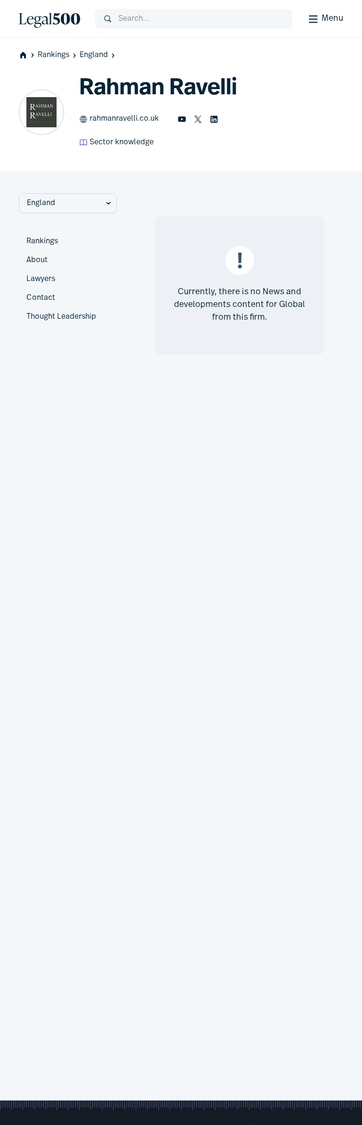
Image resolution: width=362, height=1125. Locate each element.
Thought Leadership (61, 317)
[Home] (49, 18)
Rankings (53, 55)
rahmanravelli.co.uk (124, 119)
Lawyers (40, 279)
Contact (40, 298)
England (94, 55)
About (37, 260)
